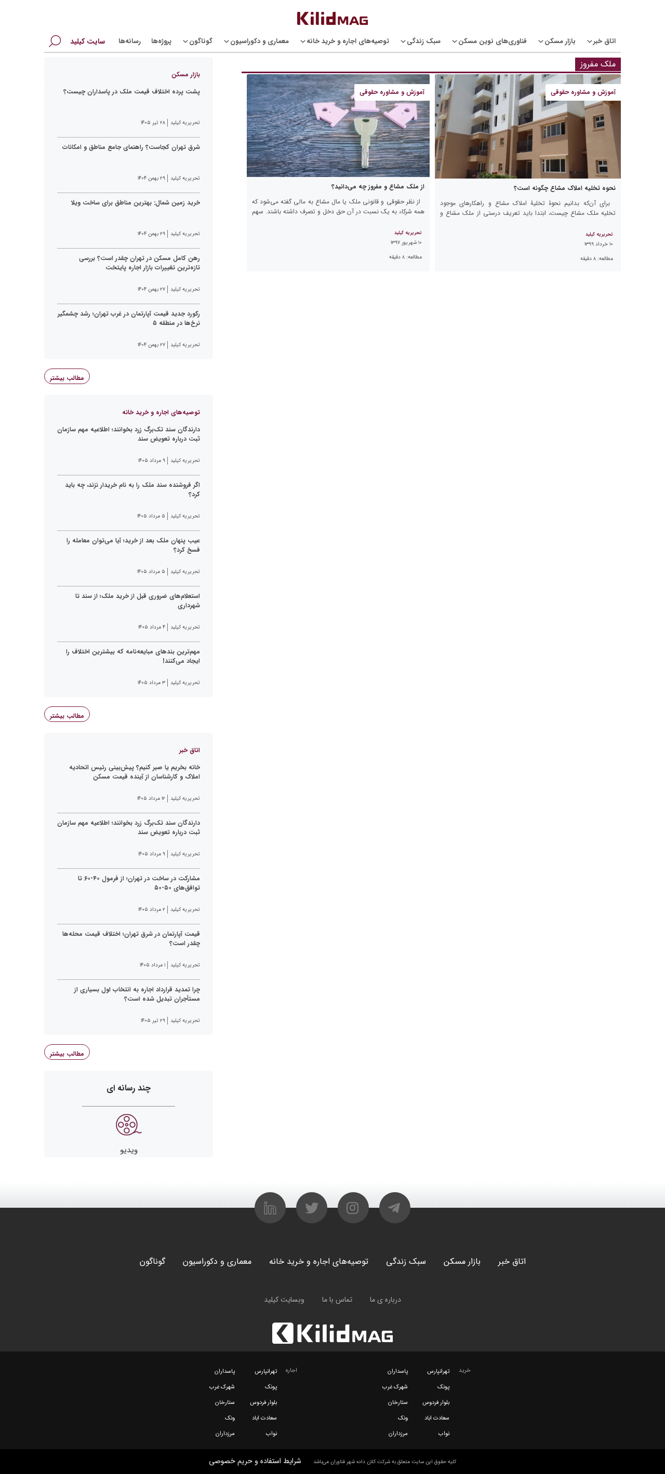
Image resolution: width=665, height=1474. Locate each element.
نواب (443, 1433)
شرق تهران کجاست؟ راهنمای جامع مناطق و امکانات (131, 147)
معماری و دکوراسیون (259, 41)
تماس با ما (337, 1299)
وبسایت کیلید (284, 1299)
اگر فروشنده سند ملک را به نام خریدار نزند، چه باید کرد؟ (132, 490)
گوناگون (200, 41)
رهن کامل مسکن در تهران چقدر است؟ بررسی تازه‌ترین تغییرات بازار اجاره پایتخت (139, 263)
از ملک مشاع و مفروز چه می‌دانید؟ (377, 187)
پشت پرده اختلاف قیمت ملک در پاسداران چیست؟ (131, 92)
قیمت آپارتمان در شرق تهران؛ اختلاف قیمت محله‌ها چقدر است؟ (131, 939)
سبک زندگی (424, 41)
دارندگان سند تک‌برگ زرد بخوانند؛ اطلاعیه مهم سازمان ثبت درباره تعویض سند (128, 434)
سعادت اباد (436, 1418)
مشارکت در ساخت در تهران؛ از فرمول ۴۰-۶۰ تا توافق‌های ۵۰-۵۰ (139, 883)
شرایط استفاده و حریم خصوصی (255, 1461)
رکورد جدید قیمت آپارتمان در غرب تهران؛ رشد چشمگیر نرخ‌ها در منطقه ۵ (129, 318)
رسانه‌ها (129, 41)
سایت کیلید (87, 41)
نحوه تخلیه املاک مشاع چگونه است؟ (565, 188)
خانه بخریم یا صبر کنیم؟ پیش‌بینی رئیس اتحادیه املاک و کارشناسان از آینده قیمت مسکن (134, 772)
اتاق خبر (604, 41)
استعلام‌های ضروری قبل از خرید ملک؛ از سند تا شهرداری (137, 601)
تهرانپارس (438, 1371)
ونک (403, 1418)
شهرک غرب (395, 1387)
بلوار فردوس (435, 1402)
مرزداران (398, 1433)
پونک (443, 1387)
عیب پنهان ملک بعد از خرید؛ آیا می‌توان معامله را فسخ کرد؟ (133, 545)
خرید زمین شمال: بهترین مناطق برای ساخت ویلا (135, 203)
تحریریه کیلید (599, 234)
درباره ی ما (385, 1299)
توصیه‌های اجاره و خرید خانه (348, 41)
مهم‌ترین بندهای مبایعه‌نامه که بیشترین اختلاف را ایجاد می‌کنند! (133, 656)
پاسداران (398, 1371)
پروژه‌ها (161, 41)
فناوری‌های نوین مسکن (492, 41)
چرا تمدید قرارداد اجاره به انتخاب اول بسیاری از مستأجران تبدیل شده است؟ (137, 994)
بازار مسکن (560, 41)
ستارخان (398, 1402)
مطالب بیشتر (67, 378)
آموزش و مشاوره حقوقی (583, 92)
